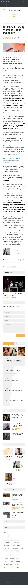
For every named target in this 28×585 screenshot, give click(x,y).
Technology (14, 498)
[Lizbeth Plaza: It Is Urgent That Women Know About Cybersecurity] (6, 495)
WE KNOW (10, 363)
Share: (5, 260)
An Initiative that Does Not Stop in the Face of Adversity (18, 514)
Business (6, 403)
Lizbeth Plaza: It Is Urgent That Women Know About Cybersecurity (17, 496)
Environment (6, 545)
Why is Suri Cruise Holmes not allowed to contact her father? (18, 504)
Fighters (19, 545)
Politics (6, 373)
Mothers (7, 37)
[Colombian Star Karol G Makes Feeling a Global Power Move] (6, 426)
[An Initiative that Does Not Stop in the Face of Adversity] (6, 513)
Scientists (6, 561)
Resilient (12, 558)
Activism (12, 532)
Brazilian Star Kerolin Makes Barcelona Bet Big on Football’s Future (18, 435)
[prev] (4, 290)
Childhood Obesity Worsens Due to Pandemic (13, 30)
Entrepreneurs (7, 383)
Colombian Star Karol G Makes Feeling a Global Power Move (17, 425)
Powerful (6, 558)
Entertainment (17, 428)
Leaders (11, 551)
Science (17, 558)
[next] (23, 290)
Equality (8, 297)
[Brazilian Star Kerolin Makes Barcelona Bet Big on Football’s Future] (6, 436)
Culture (6, 363)
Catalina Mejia (8, 38)
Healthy (5, 551)
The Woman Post (11, 580)
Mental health (7, 555)
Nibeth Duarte (20, 456)
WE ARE (12, 37)
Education (18, 536)
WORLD (17, 567)
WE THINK (6, 567)
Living (16, 551)
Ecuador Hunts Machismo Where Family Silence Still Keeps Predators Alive (13, 5)
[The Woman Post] (14, 10)
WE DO (10, 403)
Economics (7, 393)
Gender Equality (14, 548)
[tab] (8, 344)
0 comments (7, 39)
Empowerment (7, 539)
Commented (19, 343)
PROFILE (19, 253)
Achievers (6, 532)
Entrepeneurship (7, 542)
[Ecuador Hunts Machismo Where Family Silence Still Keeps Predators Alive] (14, 284)
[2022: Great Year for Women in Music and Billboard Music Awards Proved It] (14, 351)
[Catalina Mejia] (6, 251)
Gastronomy (6, 548)
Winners (12, 567)
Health (21, 548)
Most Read (8, 343)
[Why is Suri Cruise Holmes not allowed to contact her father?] (6, 503)
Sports (13, 437)
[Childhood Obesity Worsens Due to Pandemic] (14, 47)
